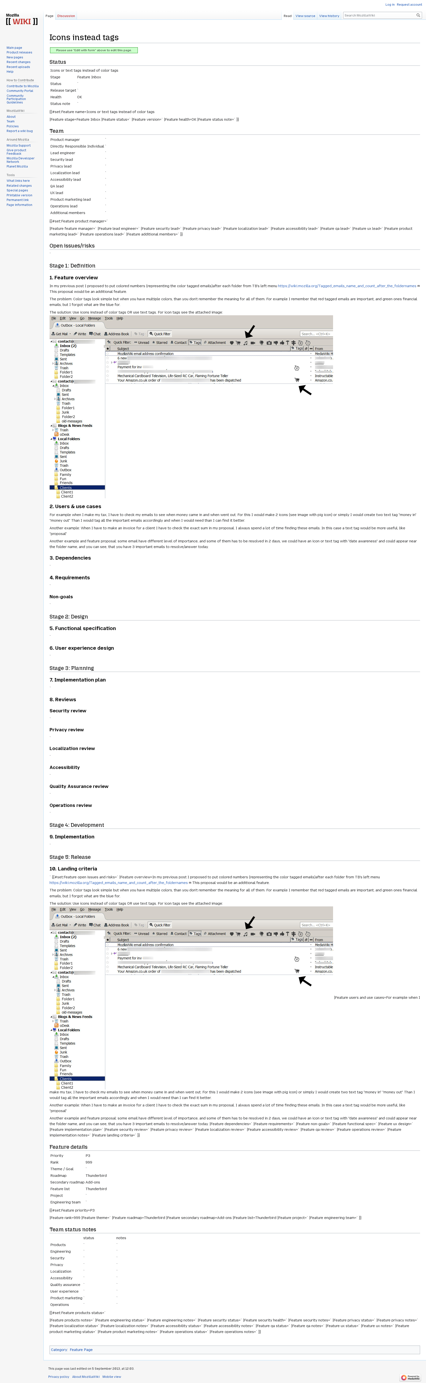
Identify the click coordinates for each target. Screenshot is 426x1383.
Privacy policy (58, 1377)
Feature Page (81, 1350)
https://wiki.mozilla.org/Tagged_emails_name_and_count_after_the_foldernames (347, 286)
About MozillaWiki (86, 1377)
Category (59, 1350)
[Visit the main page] (21, 19)
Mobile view (112, 1377)
